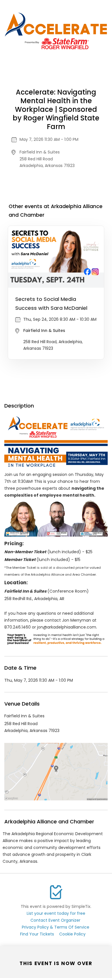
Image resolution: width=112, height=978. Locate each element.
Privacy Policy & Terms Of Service (55, 927)
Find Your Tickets (37, 934)
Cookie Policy (72, 934)
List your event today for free (56, 913)
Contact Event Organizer (55, 920)
